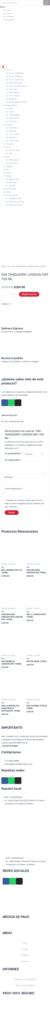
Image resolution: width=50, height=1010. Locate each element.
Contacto (10, 16)
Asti (10, 108)
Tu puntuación (13, 453)
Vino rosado (14, 95)
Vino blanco (14, 92)
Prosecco (13, 121)
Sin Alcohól (11, 189)
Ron (7, 156)
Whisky (9, 176)
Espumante (14, 118)
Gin (7, 169)
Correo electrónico (14, 488)
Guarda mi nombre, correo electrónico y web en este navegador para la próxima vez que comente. (24, 503)
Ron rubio (13, 163)
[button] (25, 7)
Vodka (9, 173)
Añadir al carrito (29, 294)
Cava (11, 111)
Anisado (12, 131)
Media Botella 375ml (18, 102)
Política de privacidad (25, 985)
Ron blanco (14, 160)
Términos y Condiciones (25, 979)
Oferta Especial (15, 205)
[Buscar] (46, 2)
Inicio (8, 10)
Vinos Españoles (16, 79)
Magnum (13, 99)
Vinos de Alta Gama (18, 86)
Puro (11, 153)
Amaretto (13, 128)
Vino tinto (13, 89)
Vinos (8, 70)
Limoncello (14, 140)
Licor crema (14, 134)
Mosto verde (14, 150)
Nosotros (10, 20)
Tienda (9, 13)
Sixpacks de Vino (16, 201)
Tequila (9, 166)
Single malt (14, 179)
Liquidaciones (15, 198)
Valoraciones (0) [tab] (9, 415)
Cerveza (9, 144)
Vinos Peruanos (16, 83)
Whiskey (13, 182)
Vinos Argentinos (17, 73)
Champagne (14, 115)
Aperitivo (13, 137)
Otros (8, 192)
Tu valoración (13, 459)
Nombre (9, 477)
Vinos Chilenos (16, 76)
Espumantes (11, 105)
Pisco (8, 147)
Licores (9, 124)
